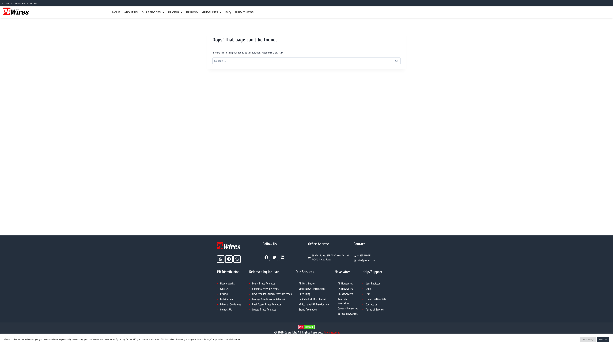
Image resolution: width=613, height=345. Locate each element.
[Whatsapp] (220, 259)
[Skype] (237, 259)
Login (17, 3)
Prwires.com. (332, 332)
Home (116, 12)
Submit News (244, 12)
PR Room (192, 12)
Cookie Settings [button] (588, 339)
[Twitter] (274, 257)
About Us (131, 12)
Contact (7, 3)
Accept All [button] (603, 339)
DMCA (301, 327)
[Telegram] (229, 259)
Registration (30, 3)
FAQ (228, 12)
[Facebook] (266, 257)
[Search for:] (306, 60)
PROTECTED (309, 327)
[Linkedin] (282, 257)
